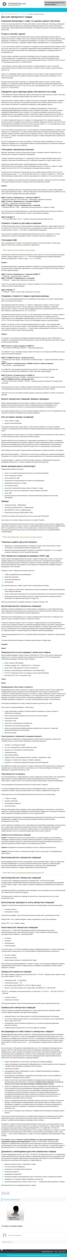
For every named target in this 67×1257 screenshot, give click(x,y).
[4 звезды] (42, 14)
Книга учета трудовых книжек (14, 1218)
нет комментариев (24, 14)
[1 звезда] (37, 14)
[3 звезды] (40, 14)
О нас (55, 1251)
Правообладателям (47, 1251)
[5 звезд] (43, 14)
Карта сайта (62, 1251)
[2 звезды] (38, 14)
